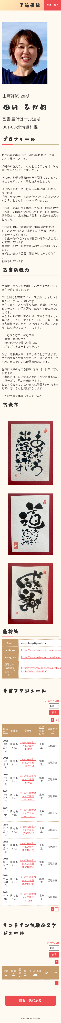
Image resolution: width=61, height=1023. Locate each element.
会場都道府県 (41, 730)
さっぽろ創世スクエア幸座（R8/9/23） (28, 796)
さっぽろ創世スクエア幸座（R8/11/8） (28, 897)
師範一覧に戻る (30, 1000)
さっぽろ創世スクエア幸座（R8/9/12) (28, 762)
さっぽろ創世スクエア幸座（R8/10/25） (28, 863)
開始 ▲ (20, 972)
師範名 (14, 730)
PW (55, 972)
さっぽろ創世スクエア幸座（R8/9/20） (28, 779)
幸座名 (28, 730)
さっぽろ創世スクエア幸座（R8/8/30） (28, 745)
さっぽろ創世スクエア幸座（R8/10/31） (28, 880)
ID (46, 972)
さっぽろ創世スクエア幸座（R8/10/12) (28, 830)
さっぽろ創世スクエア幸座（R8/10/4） (28, 813)
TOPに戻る (52, 5)
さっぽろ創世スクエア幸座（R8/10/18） (28, 846)
